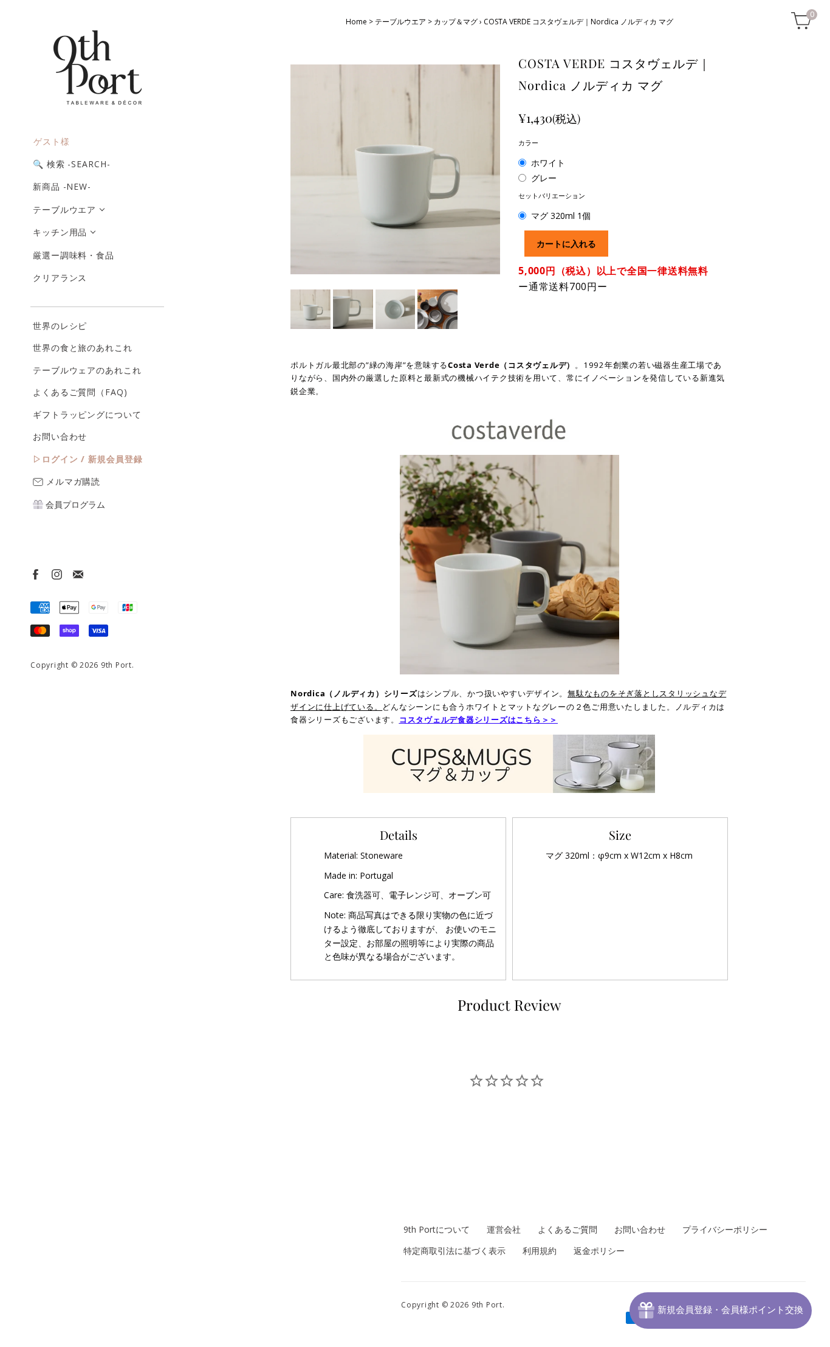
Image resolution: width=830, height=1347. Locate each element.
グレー (544, 178)
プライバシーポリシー (724, 1229)
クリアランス (60, 277)
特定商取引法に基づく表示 (454, 1250)
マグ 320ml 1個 (561, 215)
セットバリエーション (551, 195)
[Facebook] (35, 574)
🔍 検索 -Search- (72, 164)
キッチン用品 (60, 232)
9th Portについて (436, 1229)
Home (356, 21)
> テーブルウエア (397, 21)
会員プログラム (74, 504)
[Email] (77, 574)
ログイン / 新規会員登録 (92, 459)
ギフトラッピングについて (87, 414)
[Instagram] (56, 574)
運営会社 (504, 1229)
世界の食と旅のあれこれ (82, 347)
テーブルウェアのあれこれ (87, 370)
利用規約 (540, 1250)
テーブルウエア (64, 209)
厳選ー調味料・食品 (73, 255)
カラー (528, 142)
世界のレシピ (60, 325)
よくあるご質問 (567, 1229)
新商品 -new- (62, 186)
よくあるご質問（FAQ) (80, 392)
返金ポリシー (599, 1250)
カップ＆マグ (456, 21)
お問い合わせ (60, 436)
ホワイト (548, 162)
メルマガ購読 (71, 481)
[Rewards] (720, 1310)
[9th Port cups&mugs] (509, 763)
